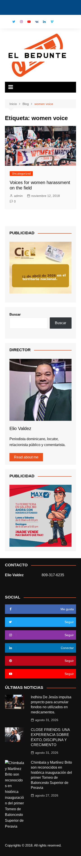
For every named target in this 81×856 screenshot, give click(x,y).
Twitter (13, 21)
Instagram (21, 21)
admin (18, 196)
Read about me (26, 457)
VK (36, 21)
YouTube (29, 21)
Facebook (6, 22)
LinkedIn (44, 21)
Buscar (15, 314)
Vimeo (52, 21)
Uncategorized (21, 173)
